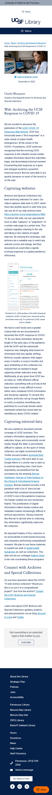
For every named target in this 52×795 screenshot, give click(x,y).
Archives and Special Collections (31, 43)
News (13, 43)
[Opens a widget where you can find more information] (41, 790)
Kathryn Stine (37, 555)
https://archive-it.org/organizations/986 (24, 214)
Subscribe (26, 642)
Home (6, 43)
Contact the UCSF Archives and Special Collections (23, 595)
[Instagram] (19, 786)
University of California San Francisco (22, 2)
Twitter (20, 617)
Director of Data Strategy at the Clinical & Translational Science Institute (23, 481)
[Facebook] (12, 786)
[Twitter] (27, 786)
